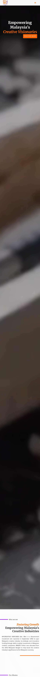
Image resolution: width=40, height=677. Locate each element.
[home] (5, 2)
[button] (35, 3)
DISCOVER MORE (30, 36)
